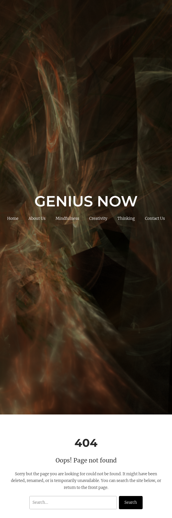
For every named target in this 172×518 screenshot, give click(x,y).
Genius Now (86, 201)
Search (130, 502)
